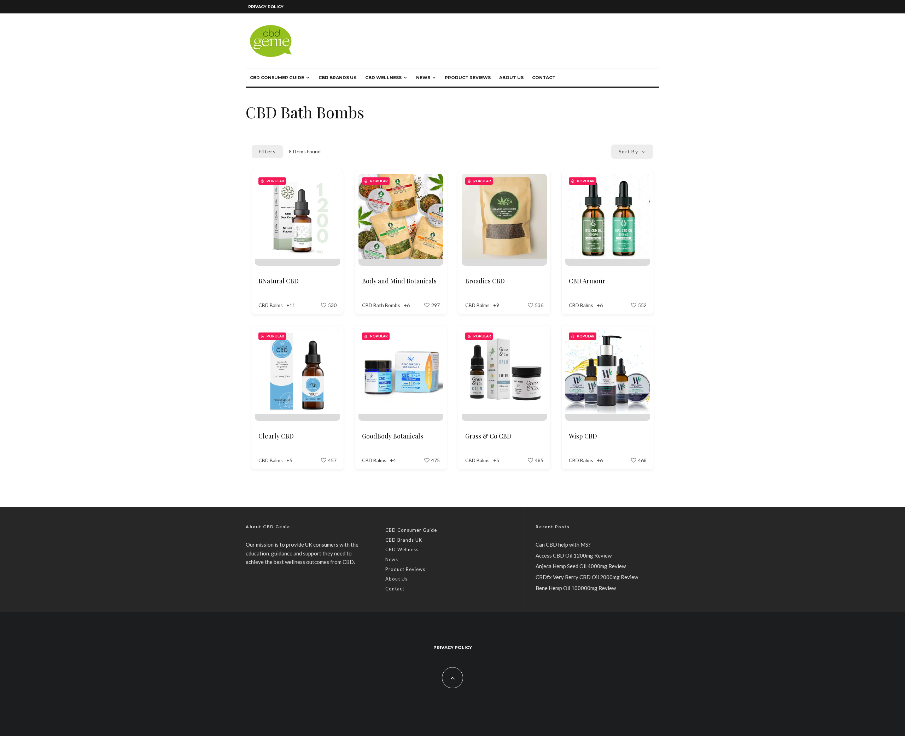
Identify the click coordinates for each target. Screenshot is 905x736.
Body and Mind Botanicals (399, 281)
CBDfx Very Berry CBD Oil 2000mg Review (587, 577)
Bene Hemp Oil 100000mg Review (576, 588)
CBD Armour (587, 281)
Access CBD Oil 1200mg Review (574, 555)
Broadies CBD (485, 281)
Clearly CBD (276, 436)
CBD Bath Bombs (381, 305)
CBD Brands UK (338, 77)
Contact (543, 77)
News (423, 77)
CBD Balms (270, 305)
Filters (267, 151)
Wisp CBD (583, 436)
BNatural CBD (278, 281)
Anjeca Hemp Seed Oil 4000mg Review (581, 566)
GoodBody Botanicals (392, 436)
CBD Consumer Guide (277, 77)
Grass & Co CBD (488, 436)
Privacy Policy (266, 6)
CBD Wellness (383, 77)
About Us (511, 77)
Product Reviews (468, 77)
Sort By (628, 151)
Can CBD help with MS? (563, 544)
